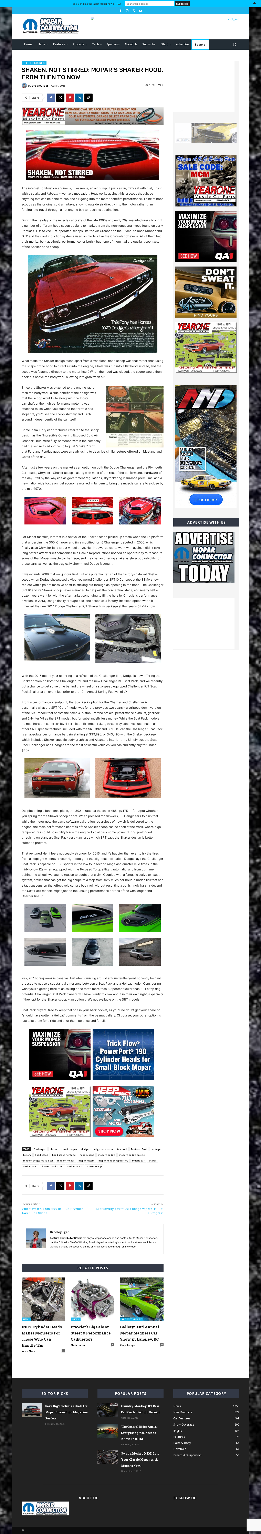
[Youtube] (140, 10)
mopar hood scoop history (113, 1160)
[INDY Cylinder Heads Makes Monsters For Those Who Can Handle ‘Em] (43, 1299)
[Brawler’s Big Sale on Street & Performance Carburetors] (92, 1299)
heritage (156, 1149)
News (26, 1319)
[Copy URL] (88, 98)
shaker (152, 1160)
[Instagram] (127, 10)
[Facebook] (120, 10)
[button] (234, 44)
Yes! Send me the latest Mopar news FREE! (97, 3)
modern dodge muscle (132, 1154)
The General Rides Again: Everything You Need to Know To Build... (139, 1433)
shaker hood (30, 1166)
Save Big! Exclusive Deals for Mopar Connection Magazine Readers (66, 1412)
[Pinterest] (70, 98)
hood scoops (87, 1154)
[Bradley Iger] (25, 85)
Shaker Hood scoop (52, 1166)
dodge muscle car (103, 1149)
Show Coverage (132, 1319)
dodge (85, 1149)
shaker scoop (94, 1166)
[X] (134, 10)
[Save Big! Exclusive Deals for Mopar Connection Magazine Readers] (32, 1410)
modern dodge (106, 1154)
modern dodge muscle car (38, 1160)
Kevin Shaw (28, 1351)
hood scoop (41, 1154)
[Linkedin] (79, 98)
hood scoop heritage (64, 1154)
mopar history (86, 1160)
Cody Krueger (128, 1345)
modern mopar (65, 1160)
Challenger (39, 1149)
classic (54, 1149)
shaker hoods (75, 1166)
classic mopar (69, 1149)
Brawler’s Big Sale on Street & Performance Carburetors (91, 1333)
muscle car (138, 1160)
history (27, 1154)
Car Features (34, 63)
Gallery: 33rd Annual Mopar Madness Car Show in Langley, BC (139, 1333)
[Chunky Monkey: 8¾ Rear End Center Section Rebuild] (107, 1410)
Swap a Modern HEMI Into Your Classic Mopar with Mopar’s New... (140, 1459)
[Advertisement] (203, 86)
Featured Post (139, 1149)
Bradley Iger (40, 85)
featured (122, 1149)
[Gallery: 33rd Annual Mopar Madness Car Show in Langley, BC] (142, 1299)
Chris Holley (78, 1345)
